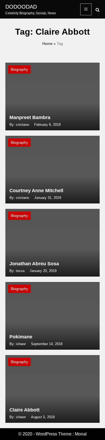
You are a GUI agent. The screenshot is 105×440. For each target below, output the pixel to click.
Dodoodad (21, 7)
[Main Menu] (86, 9)
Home (47, 43)
